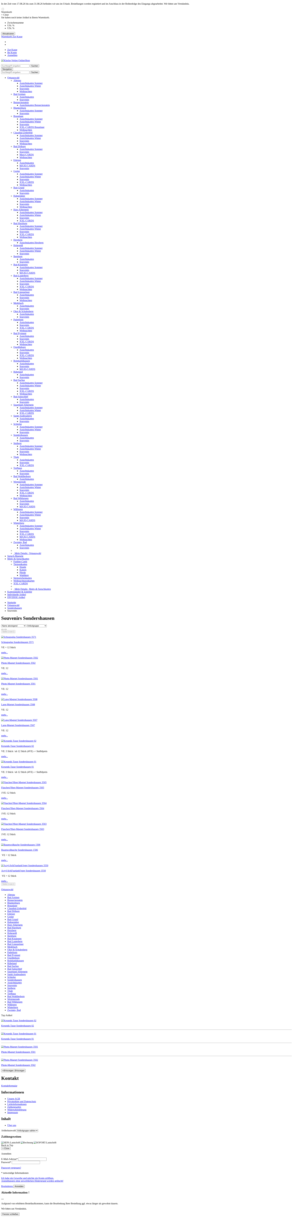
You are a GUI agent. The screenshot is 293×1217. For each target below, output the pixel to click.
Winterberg (18, 523)
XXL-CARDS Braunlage (32, 127)
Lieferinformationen (17, 1104)
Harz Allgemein (21, 209)
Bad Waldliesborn (22, 476)
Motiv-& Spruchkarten (18, 558)
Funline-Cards (20, 561)
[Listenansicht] (2, 629)
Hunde (23, 567)
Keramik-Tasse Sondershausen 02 (17, 746)
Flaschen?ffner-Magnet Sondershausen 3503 (22, 829)
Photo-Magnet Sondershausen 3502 (18, 663)
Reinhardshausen (21, 361)
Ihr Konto (12, 52)
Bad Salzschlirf (20, 396)
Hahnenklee (19, 196)
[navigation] (7, 1145)
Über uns (11, 1125)
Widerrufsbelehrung (16, 1109)
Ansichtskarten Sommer (31, 83)
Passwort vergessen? (11, 1167)
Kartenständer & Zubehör (19, 591)
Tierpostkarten (20, 564)
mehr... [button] (4, 652)
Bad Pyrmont (19, 333)
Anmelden (12, 55)
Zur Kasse (17, 36)
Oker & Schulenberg (23, 311)
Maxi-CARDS (27, 154)
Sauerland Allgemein (23, 405)
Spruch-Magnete (15, 556)
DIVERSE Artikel (16, 597)
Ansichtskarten (27, 97)
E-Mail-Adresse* (9, 1159)
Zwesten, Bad (20, 542)
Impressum (12, 1112)
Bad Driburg (19, 146)
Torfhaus (17, 468)
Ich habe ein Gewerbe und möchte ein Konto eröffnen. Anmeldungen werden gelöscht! (32, 1179)
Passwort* (6, 1162)
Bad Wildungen (21, 498)
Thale (16, 457)
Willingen (18, 509)
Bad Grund (18, 187)
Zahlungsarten (14, 1107)
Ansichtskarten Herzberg (31, 242)
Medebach (18, 303)
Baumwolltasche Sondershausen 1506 (19, 850)
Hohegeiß (18, 245)
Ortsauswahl (13, 77)
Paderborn (18, 319)
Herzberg (17, 240)
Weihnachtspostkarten (23, 580)
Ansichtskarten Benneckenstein (35, 105)
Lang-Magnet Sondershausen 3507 (18, 725)
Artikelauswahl (8, 1130)
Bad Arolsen (19, 94)
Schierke (17, 424)
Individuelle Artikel (16, 594)
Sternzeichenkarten (22, 578)
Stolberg (17, 443)
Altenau (17, 80)
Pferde (23, 572)
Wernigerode (19, 482)
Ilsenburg (17, 256)
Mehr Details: (27, 553)
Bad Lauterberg (21, 275)
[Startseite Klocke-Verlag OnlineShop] (15, 60)
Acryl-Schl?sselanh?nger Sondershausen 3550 (23, 870)
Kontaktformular (9, 1085)
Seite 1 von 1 (8, 631)
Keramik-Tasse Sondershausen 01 (17, 767)
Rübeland (18, 372)
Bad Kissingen (20, 264)
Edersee (17, 160)
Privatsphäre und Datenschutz (21, 1101)
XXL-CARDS (27, 182)
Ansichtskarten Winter (30, 86)
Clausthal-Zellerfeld (23, 132)
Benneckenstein (21, 102)
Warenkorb (7, 36)
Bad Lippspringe (21, 292)
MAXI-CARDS (27, 165)
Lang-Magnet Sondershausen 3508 (18, 704)
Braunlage (18, 116)
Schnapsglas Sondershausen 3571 (17, 642)
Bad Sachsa (19, 380)
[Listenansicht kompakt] (5, 629)
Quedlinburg (19, 347)
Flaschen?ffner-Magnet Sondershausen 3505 (22, 787)
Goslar (16, 171)
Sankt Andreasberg (22, 416)
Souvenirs (24, 88)
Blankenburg (19, 108)
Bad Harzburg (20, 223)
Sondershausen (20, 435)
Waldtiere (24, 575)
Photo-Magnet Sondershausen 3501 (18, 683)
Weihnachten (26, 91)
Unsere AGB (13, 1098)
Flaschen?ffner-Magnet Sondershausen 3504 (22, 808)
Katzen (23, 569)
